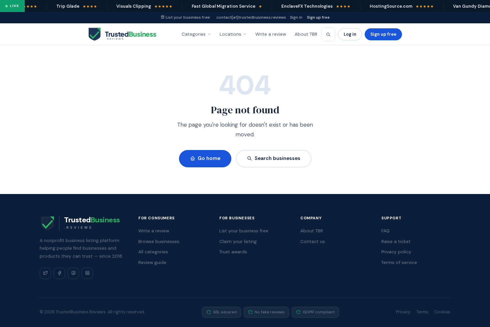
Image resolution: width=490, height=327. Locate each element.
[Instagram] (73, 273)
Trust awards (233, 252)
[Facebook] (59, 273)
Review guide (152, 262)
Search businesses (277, 158)
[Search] (328, 34)
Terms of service (399, 262)
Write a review (270, 34)
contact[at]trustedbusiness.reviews (251, 17)
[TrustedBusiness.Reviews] (128, 34)
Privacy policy (396, 252)
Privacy (403, 312)
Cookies (442, 312)
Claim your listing (238, 241)
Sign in (296, 17)
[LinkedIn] (87, 273)
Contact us (312, 241)
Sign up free (318, 17)
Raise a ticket (396, 241)
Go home (209, 158)
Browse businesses (158, 241)
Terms (422, 312)
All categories (153, 252)
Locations (230, 34)
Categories (194, 34)
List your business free (188, 17)
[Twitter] (45, 273)
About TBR (306, 34)
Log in (350, 34)
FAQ (385, 231)
